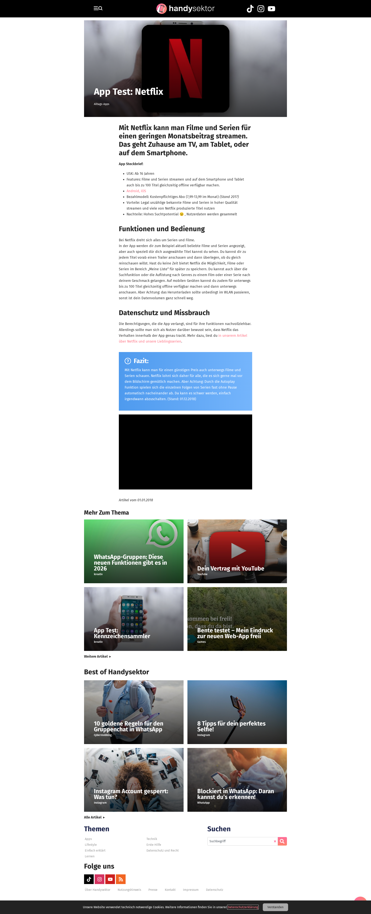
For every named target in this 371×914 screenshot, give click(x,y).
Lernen (89, 856)
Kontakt (170, 890)
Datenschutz (214, 890)
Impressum (191, 890)
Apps (88, 839)
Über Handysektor (97, 890)
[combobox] (242, 841)
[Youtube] (110, 879)
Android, (133, 191)
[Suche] (282, 841)
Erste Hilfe (153, 845)
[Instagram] (99, 879)
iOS (143, 191)
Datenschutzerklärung (243, 907)
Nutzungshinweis (129, 890)
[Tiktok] (89, 879)
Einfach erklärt (95, 850)
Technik (151, 839)
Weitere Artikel (96, 656)
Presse (152, 890)
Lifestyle (91, 845)
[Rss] (121, 879)
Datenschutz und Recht (162, 850)
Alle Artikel (92, 817)
